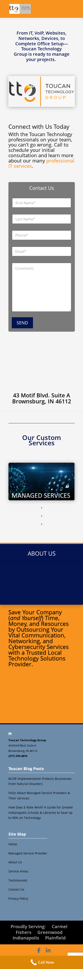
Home (12, 844)
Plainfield (55, 938)
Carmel (60, 926)
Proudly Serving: (28, 926)
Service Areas (18, 871)
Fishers (23, 932)
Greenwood (49, 932)
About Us (15, 862)
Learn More (41, 709)
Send (22, 323)
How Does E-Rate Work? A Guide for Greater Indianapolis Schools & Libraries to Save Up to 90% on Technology (40, 812)
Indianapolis (26, 938)
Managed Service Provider (27, 853)
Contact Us (16, 889)
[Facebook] (39, 950)
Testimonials (17, 880)
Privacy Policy (18, 898)
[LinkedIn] (48, 950)
